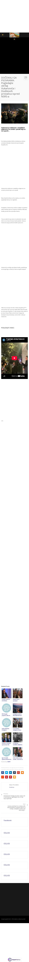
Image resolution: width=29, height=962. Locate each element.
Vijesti (10, 769)
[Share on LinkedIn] (10, 772)
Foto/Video (3, 769)
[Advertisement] (14, 16)
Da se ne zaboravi (19, 767)
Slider (7, 769)
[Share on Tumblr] (14, 772)
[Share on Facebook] (2, 772)
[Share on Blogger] (22, 772)
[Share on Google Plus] (18, 772)
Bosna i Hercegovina (10, 767)
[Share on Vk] (6, 777)
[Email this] (14, 777)
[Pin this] (10, 777)
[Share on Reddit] (2, 777)
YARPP (8, 761)
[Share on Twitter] (6, 772)
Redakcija (3, 767)
